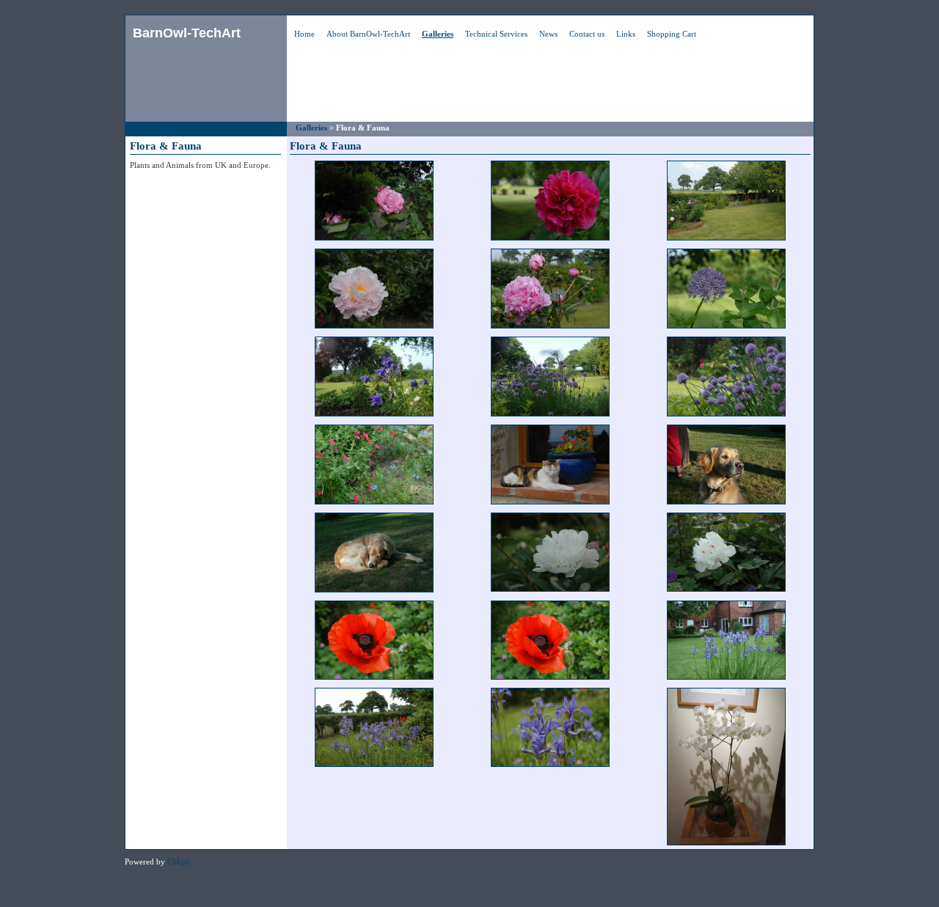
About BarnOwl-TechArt (368, 33)
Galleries (437, 33)
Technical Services (496, 33)
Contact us (586, 33)
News (548, 33)
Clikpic (179, 861)
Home (304, 33)
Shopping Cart (671, 33)
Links (625, 33)
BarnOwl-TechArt (187, 33)
